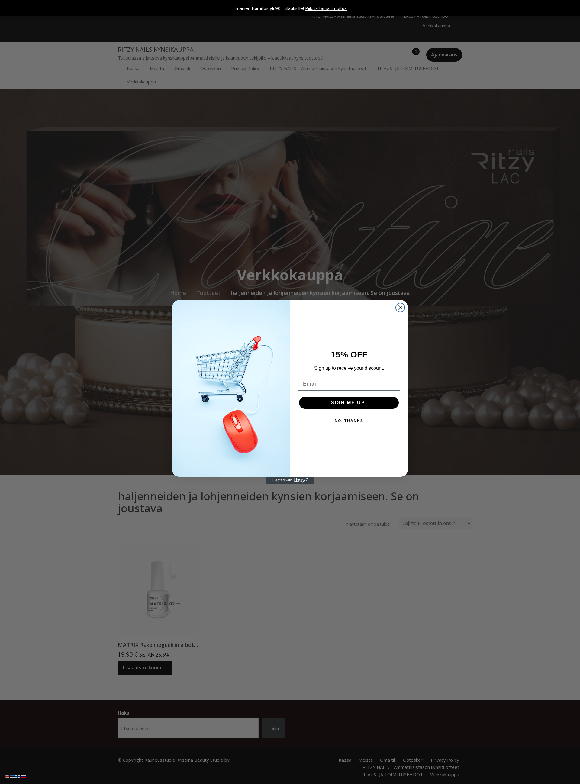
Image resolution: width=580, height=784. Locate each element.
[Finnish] (18, 776)
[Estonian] (12, 776)
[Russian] (23, 776)
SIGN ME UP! (349, 402)
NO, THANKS (349, 421)
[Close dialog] (400, 307)
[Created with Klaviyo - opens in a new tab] (290, 480)
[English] (7, 776)
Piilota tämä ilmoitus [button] (326, 8)
